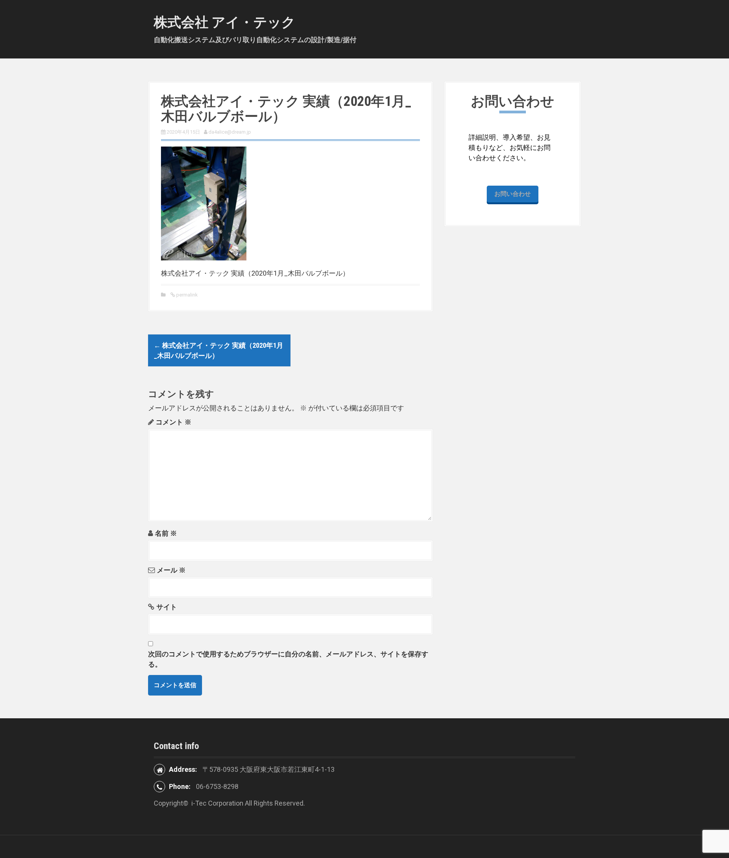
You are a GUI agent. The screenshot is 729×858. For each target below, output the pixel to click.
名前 (166, 533)
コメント (173, 422)
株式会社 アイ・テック (224, 22)
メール (171, 570)
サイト (166, 607)
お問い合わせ (512, 193)
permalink (186, 295)
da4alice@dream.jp (229, 132)
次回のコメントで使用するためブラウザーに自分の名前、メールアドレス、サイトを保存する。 (288, 659)
